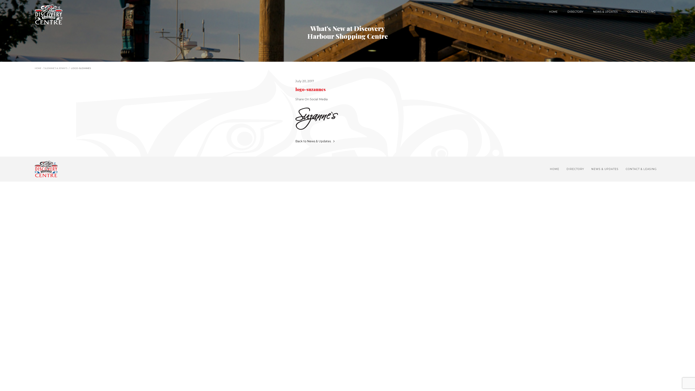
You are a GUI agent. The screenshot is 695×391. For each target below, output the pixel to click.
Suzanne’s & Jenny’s (55, 68)
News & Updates (605, 11)
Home (553, 11)
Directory (575, 11)
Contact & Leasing (641, 11)
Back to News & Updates (313, 141)
